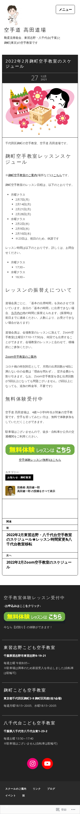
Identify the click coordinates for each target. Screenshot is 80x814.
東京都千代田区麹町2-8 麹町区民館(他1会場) (33, 698)
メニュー (65, 9)
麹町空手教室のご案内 (22, 175)
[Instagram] (32, 763)
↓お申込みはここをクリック (22, 606)
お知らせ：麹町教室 (19, 477)
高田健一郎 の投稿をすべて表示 (36, 491)
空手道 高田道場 (25, 29)
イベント (10, 795)
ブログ (51, 788)
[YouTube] (47, 763)
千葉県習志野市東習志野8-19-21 (25, 656)
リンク (37, 788)
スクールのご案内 (15, 788)
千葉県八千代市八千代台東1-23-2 (25, 731)
